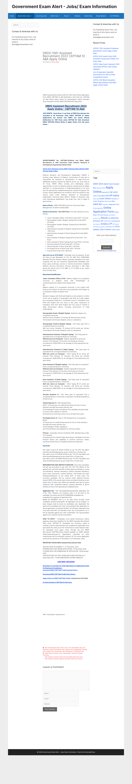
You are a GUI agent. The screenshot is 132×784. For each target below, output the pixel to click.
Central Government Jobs (57, 649)
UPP (113, 224)
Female (114, 199)
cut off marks (112, 195)
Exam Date (96, 198)
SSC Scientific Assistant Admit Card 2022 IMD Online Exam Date (64, 657)
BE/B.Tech (46, 649)
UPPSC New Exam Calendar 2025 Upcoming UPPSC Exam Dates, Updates (106, 66)
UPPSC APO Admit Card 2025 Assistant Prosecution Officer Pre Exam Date (106, 58)
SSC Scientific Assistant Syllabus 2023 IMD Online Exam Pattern (63, 658)
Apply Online (48, 653)
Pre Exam (100, 215)
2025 (101, 184)
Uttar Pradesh (105, 229)
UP (110, 224)
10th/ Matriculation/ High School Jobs (56, 647)
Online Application (98, 208)
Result (66, 16)
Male (113, 201)
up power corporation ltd (106, 226)
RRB (109, 218)
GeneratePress (90, 752)
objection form (114, 204)
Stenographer (67, 653)
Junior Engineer (98, 201)
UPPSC (117, 227)
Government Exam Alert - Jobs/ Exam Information (64, 6)
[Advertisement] (66, 37)
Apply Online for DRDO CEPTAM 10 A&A (56, 578)
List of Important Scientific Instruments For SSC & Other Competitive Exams (104, 74)
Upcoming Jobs (41, 16)
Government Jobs (24, 16)
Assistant (55, 653)
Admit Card (54, 16)
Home (12, 16)
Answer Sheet (100, 188)
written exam (116, 229)
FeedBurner (111, 251)
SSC (102, 221)
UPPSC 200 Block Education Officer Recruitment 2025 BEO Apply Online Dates (104, 82)
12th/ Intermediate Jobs (75, 647)
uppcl (117, 224)
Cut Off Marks (114, 16)
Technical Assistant (77, 653)
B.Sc (84, 647)
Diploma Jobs (69, 649)
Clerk (95, 196)
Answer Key (88, 16)
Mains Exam (107, 201)
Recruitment (112, 215)
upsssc (96, 229)
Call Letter (113, 192)
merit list (97, 204)
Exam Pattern (105, 198)
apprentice (105, 192)
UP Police (95, 226)
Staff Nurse (107, 221)
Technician (46, 655)
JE (118, 198)
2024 (95, 183)
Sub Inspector (96, 224)
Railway (106, 215)
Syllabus (77, 16)
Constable (101, 196)
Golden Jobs (50, 651)
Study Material (101, 16)
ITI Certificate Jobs (78, 651)
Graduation (69, 651)
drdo (60, 653)
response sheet (97, 218)
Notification (105, 204)
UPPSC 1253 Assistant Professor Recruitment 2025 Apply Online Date (106, 50)
